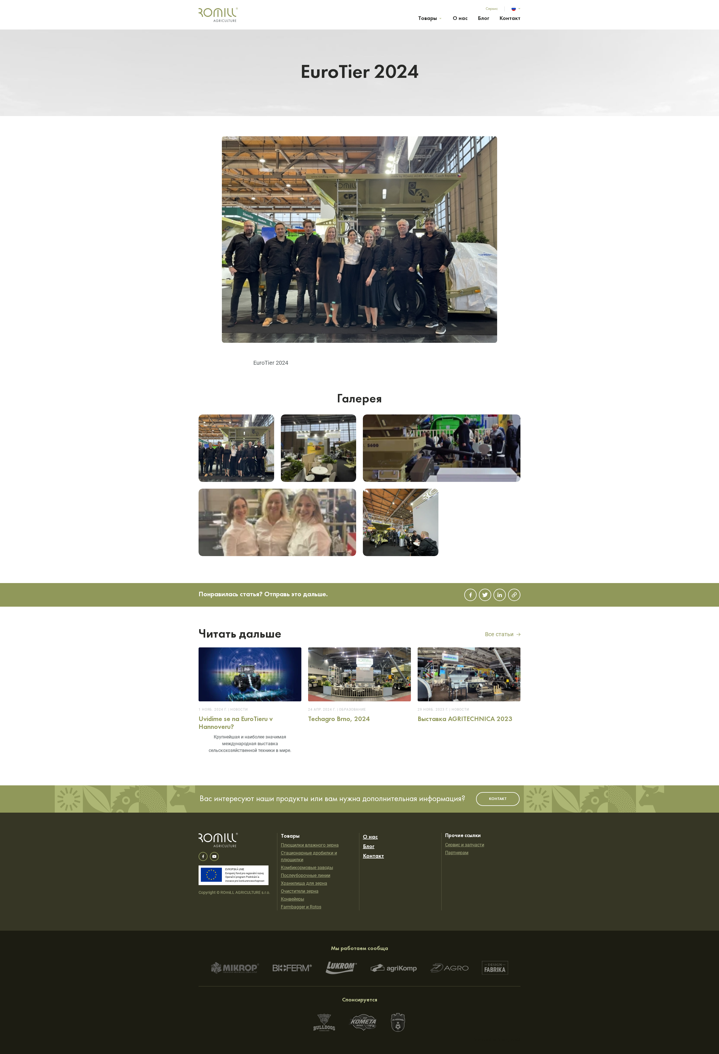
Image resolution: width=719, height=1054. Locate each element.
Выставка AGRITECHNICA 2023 (469, 686)
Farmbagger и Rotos (301, 907)
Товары (427, 18)
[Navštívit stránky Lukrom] (341, 968)
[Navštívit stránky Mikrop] (235, 968)
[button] (515, 8)
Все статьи (499, 634)
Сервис (492, 9)
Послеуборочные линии (305, 875)
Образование (352, 709)
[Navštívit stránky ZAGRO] (449, 968)
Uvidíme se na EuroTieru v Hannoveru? (250, 703)
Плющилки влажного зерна (310, 845)
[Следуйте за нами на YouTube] (214, 856)
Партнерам (456, 852)
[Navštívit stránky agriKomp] (394, 968)
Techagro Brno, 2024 (359, 686)
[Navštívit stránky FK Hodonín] (398, 1022)
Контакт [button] (498, 799)
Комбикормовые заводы (307, 867)
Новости (239, 709)
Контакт (509, 18)
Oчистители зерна (299, 891)
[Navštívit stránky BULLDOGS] (324, 1022)
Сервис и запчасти (464, 844)
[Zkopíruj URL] (514, 595)
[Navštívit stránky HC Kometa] (363, 1022)
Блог (483, 18)
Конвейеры (292, 899)
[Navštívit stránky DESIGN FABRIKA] (495, 968)
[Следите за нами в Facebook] (203, 856)
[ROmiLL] (218, 15)
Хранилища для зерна (304, 883)
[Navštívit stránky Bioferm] (292, 967)
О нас (460, 18)
